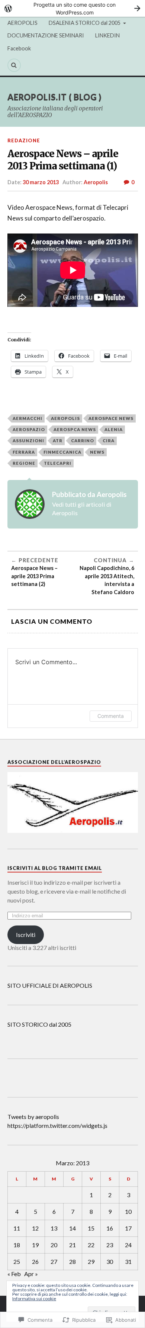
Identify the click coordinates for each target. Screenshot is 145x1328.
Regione (24, 463)
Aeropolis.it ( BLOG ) (54, 97)
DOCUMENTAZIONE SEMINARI (45, 35)
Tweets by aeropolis (33, 1116)
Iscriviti (25, 934)
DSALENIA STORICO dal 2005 (84, 23)
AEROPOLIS (22, 23)
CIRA (109, 440)
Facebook (19, 48)
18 (16, 1244)
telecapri (57, 463)
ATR (57, 440)
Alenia (113, 429)
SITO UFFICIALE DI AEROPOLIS (49, 985)
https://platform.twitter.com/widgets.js (57, 1125)
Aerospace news (110, 418)
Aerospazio (29, 429)
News (97, 452)
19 (35, 1244)
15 (91, 1228)
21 (72, 1244)
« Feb (14, 1273)
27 (54, 1261)
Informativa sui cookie (34, 1298)
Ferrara (24, 452)
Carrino (82, 440)
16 (109, 1228)
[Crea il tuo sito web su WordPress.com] (72, 8)
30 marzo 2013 (41, 182)
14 (72, 1228)
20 (54, 1244)
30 (109, 1261)
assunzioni (28, 440)
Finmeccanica (62, 452)
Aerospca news (75, 429)
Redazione (23, 140)
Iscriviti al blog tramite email (54, 868)
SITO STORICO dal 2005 (39, 1024)
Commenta (110, 716)
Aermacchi (27, 418)
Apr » (31, 1273)
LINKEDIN (107, 35)
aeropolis (65, 418)
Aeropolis (96, 182)
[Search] (14, 65)
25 (16, 1261)
